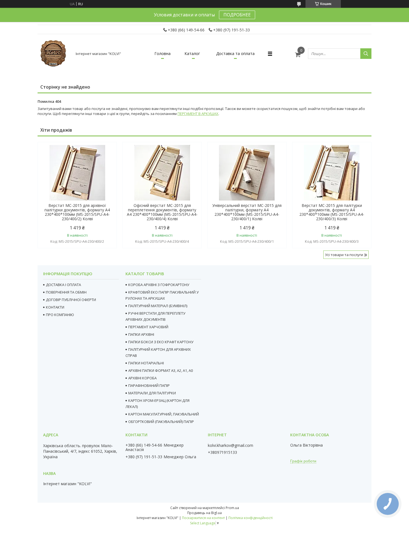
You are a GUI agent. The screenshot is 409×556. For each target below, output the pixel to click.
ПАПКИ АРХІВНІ (141, 334)
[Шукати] (365, 53)
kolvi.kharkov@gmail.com (230, 445)
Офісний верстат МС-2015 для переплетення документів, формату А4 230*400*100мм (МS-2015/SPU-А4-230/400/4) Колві (162, 212)
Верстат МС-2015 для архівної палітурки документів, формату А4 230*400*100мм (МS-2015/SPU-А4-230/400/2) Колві (77, 212)
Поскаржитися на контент (203, 517)
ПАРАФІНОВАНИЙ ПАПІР (149, 385)
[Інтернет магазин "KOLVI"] (54, 53)
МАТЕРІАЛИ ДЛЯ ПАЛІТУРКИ (152, 392)
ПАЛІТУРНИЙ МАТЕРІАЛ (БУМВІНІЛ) (157, 305)
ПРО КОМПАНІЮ (60, 314)
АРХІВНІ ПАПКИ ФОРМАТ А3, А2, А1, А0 (160, 370)
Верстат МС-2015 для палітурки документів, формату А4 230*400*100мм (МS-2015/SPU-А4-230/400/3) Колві (331, 212)
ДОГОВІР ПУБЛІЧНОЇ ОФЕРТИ (71, 299)
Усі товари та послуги (344, 254)
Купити (106, 156)
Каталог (192, 53)
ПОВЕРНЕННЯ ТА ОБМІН (66, 292)
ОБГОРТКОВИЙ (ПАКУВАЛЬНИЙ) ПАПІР (161, 421)
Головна (162, 53)
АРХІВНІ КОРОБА (142, 377)
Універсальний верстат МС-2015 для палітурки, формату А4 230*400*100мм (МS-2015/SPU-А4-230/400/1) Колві (247, 212)
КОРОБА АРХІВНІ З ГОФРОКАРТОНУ (158, 284)
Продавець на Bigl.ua (204, 512)
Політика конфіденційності (250, 517)
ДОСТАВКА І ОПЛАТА (63, 284)
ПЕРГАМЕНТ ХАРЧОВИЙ (148, 326)
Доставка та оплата (235, 53)
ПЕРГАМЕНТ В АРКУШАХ (198, 113)
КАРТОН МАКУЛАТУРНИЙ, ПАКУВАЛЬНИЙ (163, 414)
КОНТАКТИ (55, 307)
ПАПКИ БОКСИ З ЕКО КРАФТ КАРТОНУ (160, 341)
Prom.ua (232, 507)
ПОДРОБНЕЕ (237, 15)
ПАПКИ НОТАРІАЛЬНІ (146, 362)
